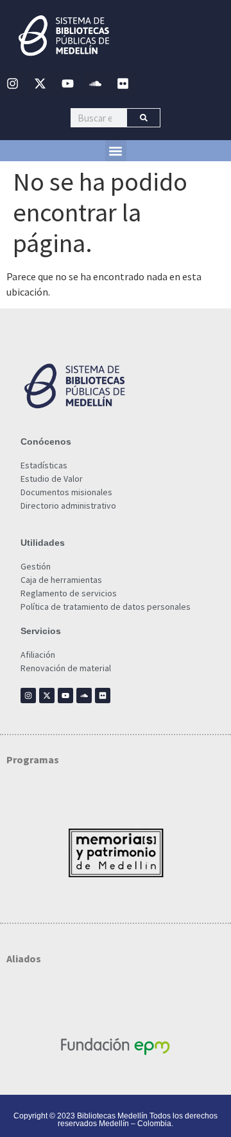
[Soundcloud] (95, 83)
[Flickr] (122, 83)
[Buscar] (143, 118)
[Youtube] (67, 83)
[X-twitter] (40, 83)
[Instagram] (12, 83)
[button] (115, 150)
